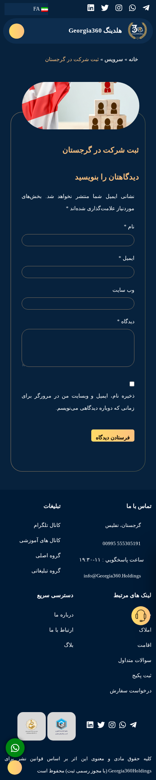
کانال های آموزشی (40, 540)
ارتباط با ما (61, 630)
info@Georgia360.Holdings (112, 576)
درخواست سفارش (130, 691)
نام (129, 227)
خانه (133, 59)
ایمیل (126, 258)
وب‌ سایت (123, 290)
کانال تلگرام (47, 525)
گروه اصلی (48, 555)
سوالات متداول (134, 660)
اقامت (144, 645)
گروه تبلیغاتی (46, 571)
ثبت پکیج (141, 675)
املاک (145, 630)
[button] (16, 31)
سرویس (114, 59)
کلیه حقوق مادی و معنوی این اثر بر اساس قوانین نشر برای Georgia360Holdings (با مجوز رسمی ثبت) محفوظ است (78, 765)
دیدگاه (125, 321)
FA (37, 9)
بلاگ (68, 645)
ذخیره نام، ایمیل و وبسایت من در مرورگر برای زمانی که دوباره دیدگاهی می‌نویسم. (78, 402)
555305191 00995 (122, 543)
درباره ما (63, 615)
